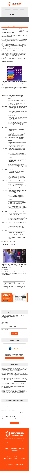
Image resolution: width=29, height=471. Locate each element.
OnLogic (3, 383)
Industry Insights (13, 448)
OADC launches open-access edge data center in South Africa (16, 231)
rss (10, 14)
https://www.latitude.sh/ (15, 375)
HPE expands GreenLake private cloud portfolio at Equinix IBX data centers (17, 139)
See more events (14, 422)
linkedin (13, 14)
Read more (14, 333)
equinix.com (10, 32)
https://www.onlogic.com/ (6, 387)
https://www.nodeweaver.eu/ (20, 381)
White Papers (14, 450)
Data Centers (11, 11)
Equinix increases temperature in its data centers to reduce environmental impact (17, 191)
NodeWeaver (4, 378)
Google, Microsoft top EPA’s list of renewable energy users (17, 223)
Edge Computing (18, 11)
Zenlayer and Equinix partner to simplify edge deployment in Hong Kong (16, 97)
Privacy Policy (22, 458)
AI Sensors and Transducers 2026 (12, 405)
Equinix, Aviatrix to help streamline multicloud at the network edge (17, 181)
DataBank (3, 368)
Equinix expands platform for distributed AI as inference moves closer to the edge (14, 82)
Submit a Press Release (8, 458)
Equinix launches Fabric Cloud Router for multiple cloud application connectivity (17, 118)
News (6, 448)
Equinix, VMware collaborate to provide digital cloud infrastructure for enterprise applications (17, 202)
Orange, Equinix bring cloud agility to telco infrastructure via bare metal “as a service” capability (17, 213)
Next (14, 241)
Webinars (21, 448)
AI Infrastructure (4, 35)
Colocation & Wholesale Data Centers (16, 35)
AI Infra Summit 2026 (13, 411)
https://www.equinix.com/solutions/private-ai (18, 58)
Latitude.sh (3, 373)
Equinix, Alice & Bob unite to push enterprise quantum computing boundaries (16, 129)
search (19, 14)
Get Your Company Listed (17, 456)
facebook (16, 14)
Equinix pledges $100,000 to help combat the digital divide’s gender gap (16, 149)
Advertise (9, 456)
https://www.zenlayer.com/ (18, 392)
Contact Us (16, 458)
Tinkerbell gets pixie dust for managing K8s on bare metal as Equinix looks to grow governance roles (14, 266)
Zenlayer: (3, 390)
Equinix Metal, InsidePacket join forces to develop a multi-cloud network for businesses (16, 171)
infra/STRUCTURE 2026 (9, 417)
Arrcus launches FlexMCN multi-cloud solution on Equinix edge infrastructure (17, 160)
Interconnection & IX (10, 36)
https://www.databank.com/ (15, 370)
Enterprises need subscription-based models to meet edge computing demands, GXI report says (17, 107)
